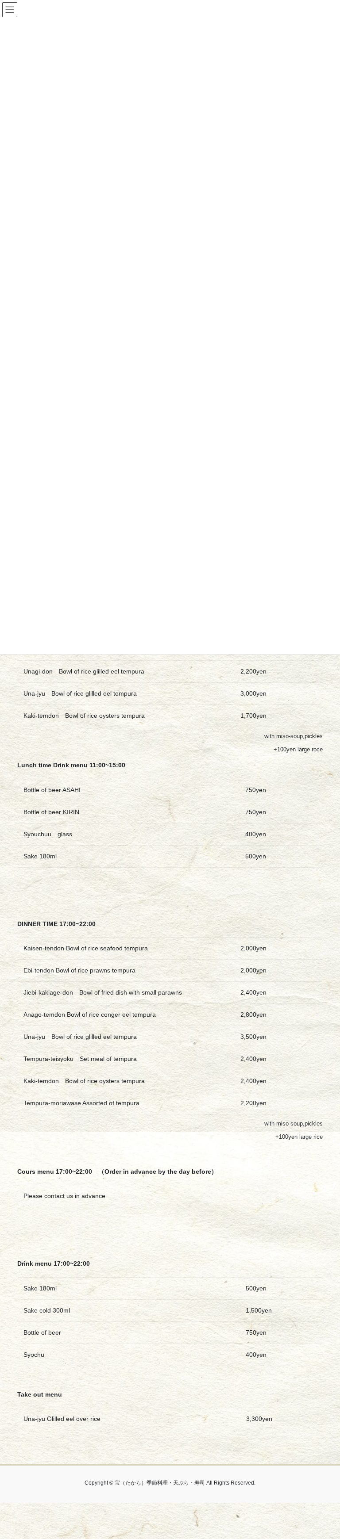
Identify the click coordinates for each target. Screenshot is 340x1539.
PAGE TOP (324, 1485)
